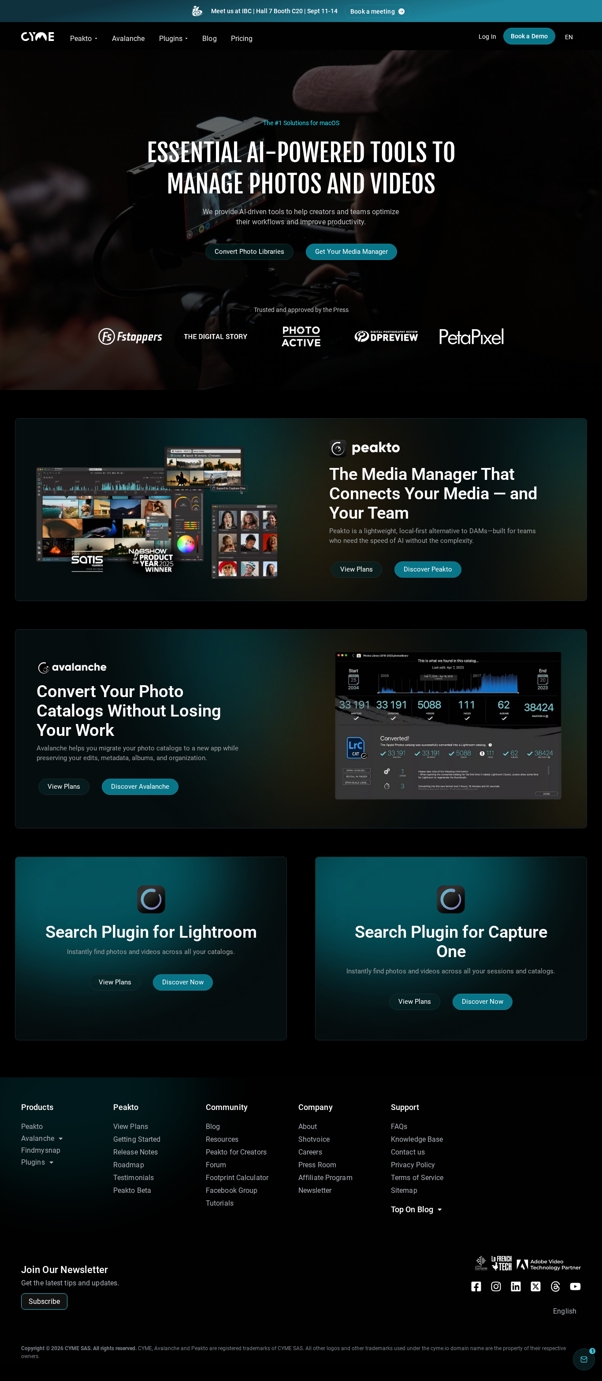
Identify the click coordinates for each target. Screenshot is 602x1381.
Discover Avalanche (140, 787)
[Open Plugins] (186, 38)
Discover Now (183, 982)
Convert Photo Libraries (249, 252)
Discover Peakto (428, 569)
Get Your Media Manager (351, 252)
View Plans (356, 569)
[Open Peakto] (96, 38)
